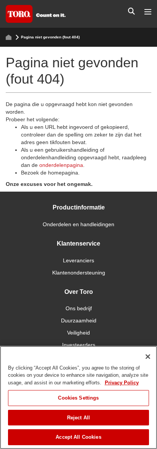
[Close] (147, 356)
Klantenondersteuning (78, 273)
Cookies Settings (78, 398)
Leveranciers (78, 260)
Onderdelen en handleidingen (78, 224)
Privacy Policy (122, 383)
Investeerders (78, 345)
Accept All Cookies (78, 437)
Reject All (78, 417)
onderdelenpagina (61, 165)
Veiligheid (78, 333)
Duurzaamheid (78, 320)
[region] (78, 397)
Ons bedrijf (79, 308)
